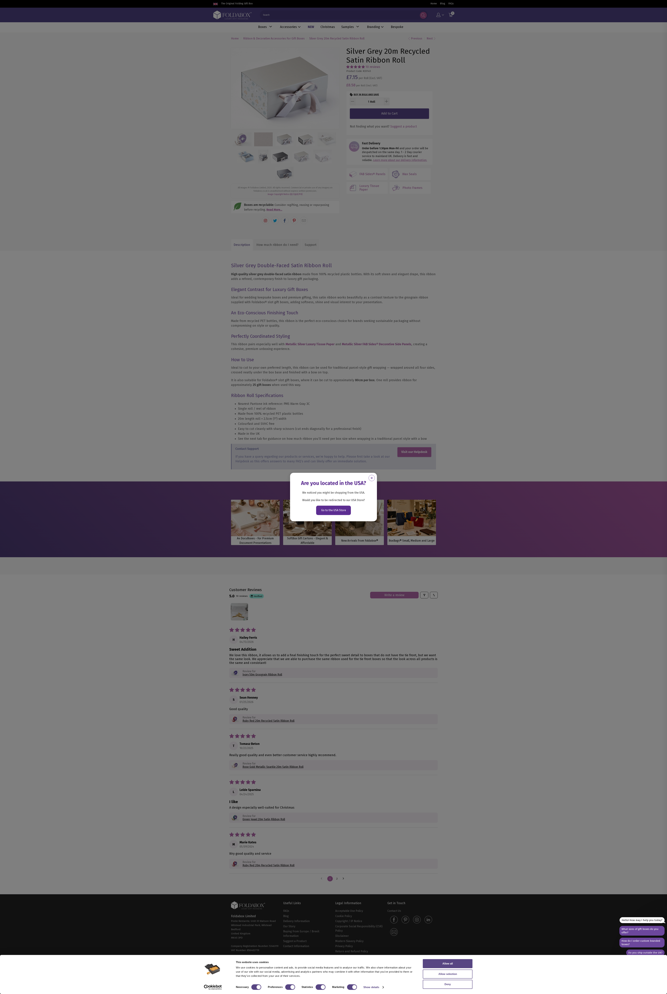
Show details (371, 987)
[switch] (290, 987)
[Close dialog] (372, 478)
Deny (447, 984)
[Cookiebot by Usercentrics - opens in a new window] (213, 987)
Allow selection (447, 973)
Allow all (447, 963)
